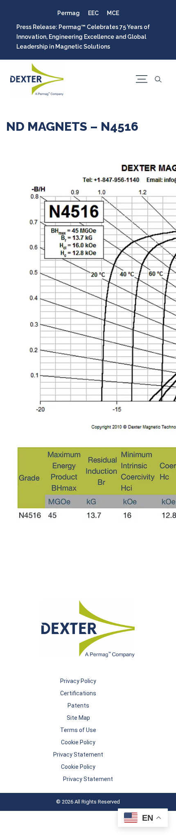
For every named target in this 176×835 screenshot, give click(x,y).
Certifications (78, 693)
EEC (93, 13)
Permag (68, 13)
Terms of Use (78, 730)
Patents (78, 705)
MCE (113, 13)
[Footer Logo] (88, 628)
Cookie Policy (78, 742)
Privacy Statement (78, 754)
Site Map (78, 717)
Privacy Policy (78, 681)
